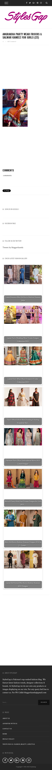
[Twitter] (30, 3)
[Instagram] (41, 3)
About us (6, 718)
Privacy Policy (8, 739)
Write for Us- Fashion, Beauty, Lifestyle (19, 744)
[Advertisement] (26, 69)
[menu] (6, 3)
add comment (11, 41)
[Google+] (34, 3)
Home (5, 734)
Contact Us (7, 729)
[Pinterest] (37, 3)
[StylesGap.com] (26, 16)
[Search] (46, 3)
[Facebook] (26, 3)
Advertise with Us (10, 724)
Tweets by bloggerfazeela (13, 247)
